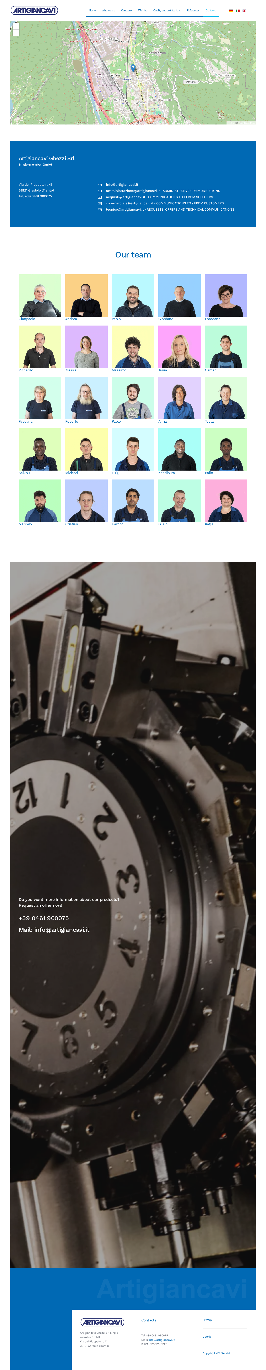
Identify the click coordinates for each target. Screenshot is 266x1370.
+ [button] (16, 26)
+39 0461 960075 (44, 918)
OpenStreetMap (247, 122)
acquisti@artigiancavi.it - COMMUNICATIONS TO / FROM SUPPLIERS (159, 197)
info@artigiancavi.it (122, 185)
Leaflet (231, 122)
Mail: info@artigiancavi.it (54, 929)
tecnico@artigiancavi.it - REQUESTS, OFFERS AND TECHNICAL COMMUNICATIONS (170, 209)
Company (126, 10)
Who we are (108, 10)
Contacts (211, 10)
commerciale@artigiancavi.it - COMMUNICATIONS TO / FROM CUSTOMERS (165, 203)
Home (92, 10)
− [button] (16, 32)
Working (142, 10)
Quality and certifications (167, 10)
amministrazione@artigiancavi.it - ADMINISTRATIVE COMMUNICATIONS (163, 191)
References (193, 10)
